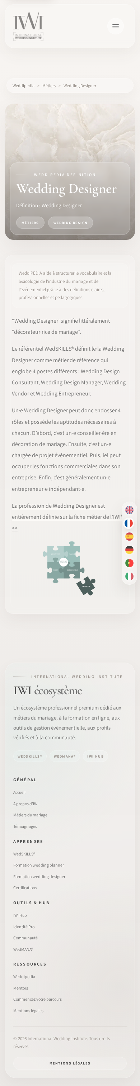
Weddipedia (24, 976)
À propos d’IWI (25, 803)
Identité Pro (23, 926)
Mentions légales (28, 1010)
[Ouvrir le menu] (115, 26)
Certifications (25, 887)
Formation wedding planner (38, 865)
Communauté (25, 937)
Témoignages (25, 826)
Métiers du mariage (30, 814)
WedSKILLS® (24, 854)
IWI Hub (20, 915)
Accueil (19, 792)
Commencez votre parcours (37, 999)
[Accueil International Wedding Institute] (28, 26)
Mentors (20, 988)
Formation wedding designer (39, 876)
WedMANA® (23, 949)
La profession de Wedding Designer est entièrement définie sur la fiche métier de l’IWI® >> (67, 517)
